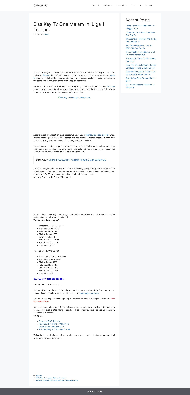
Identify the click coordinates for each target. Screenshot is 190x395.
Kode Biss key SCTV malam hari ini (54, 329)
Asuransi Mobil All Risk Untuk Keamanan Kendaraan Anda (57, 380)
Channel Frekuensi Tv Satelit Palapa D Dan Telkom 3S (77, 159)
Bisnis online (122, 5)
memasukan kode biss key (97, 135)
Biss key (39, 375)
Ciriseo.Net (40, 5)
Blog (94, 5)
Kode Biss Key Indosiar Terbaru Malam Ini (51, 378)
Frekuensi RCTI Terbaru (49, 321)
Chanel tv (134, 5)
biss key (110, 86)
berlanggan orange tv (90, 293)
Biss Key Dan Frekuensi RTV (51, 327)
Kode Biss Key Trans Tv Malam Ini (54, 324)
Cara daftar (108, 5)
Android (148, 5)
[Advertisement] (74, 54)
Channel (46, 75)
